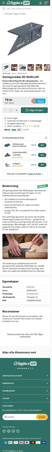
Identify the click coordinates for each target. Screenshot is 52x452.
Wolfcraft (6, 73)
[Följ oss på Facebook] (8, 431)
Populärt (8, 14)
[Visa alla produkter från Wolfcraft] (42, 186)
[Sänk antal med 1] (5, 110)
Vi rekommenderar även (13, 138)
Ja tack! (42, 417)
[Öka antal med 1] (17, 110)
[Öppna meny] (3, 3)
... (3, 14)
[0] (45, 2)
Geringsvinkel (32, 294)
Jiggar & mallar (20, 14)
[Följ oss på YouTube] (18, 431)
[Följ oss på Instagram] (13, 431)
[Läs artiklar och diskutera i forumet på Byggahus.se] (4, 431)
